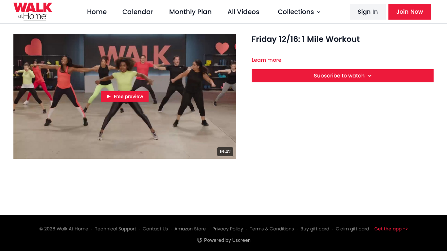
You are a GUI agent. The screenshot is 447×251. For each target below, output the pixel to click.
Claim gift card (352, 229)
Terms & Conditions (272, 229)
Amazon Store (190, 229)
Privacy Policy (227, 229)
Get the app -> (391, 229)
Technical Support (115, 229)
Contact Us (155, 229)
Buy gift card (314, 229)
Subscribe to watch (339, 75)
